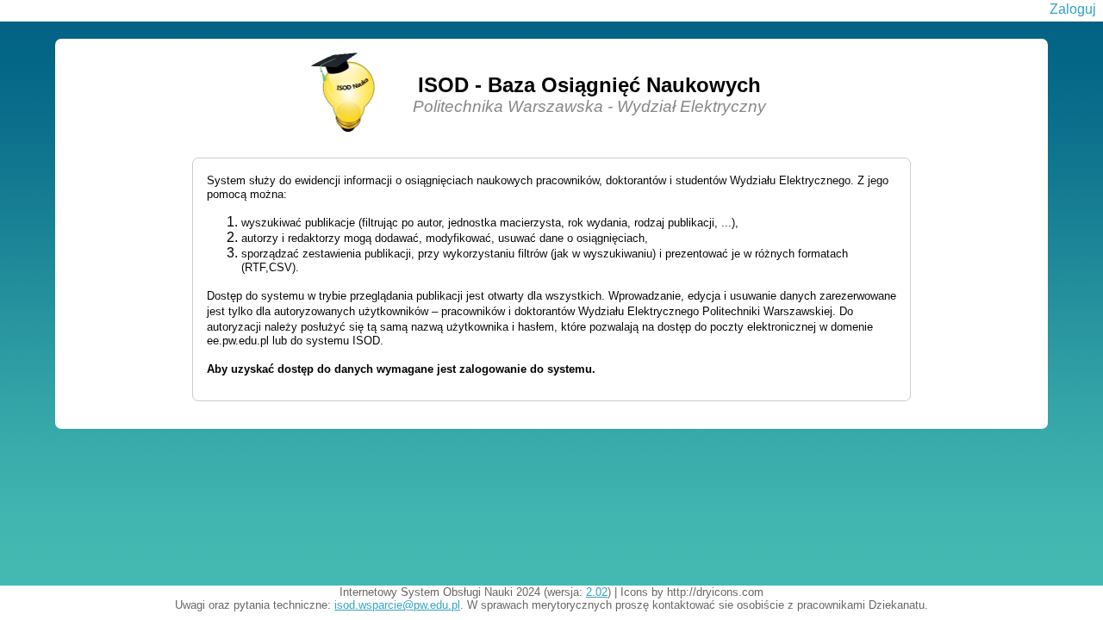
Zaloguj (1073, 9)
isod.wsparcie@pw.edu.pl (397, 604)
